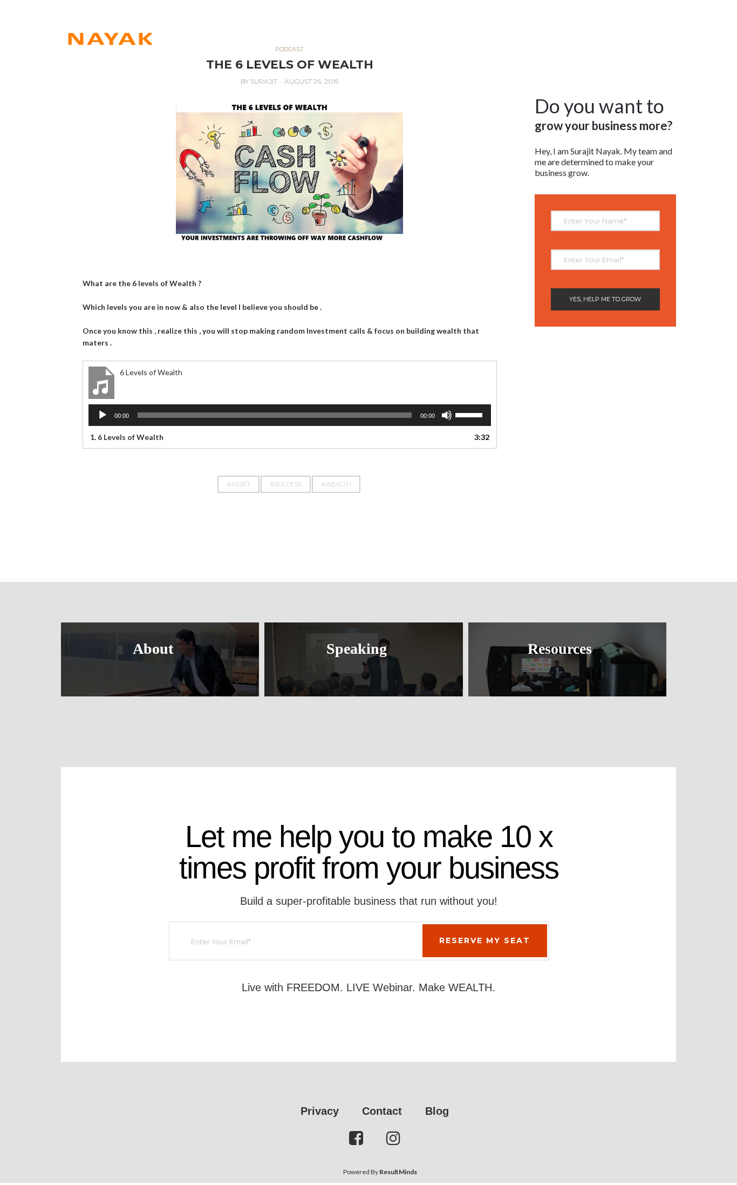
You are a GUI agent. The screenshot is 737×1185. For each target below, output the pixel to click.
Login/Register (636, 27)
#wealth (336, 484)
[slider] (470, 414)
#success (286, 484)
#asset (238, 484)
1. (126, 437)
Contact (567, 27)
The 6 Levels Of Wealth (289, 64)
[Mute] (446, 415)
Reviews (329, 27)
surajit (263, 81)
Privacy (320, 1111)
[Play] (102, 415)
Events (381, 27)
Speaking (356, 648)
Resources (507, 27)
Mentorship (440, 27)
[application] (289, 415)
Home (281, 27)
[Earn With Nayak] (109, 27)
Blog (437, 1111)
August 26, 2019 (311, 81)
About (153, 648)
